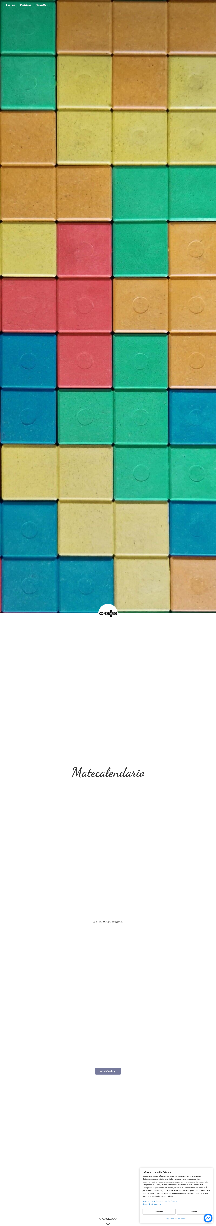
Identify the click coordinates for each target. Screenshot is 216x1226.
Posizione (25, 5)
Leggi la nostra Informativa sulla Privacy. (160, 1201)
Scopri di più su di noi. (152, 1204)
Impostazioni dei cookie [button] (176, 1219)
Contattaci (42, 5)
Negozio (10, 5)
